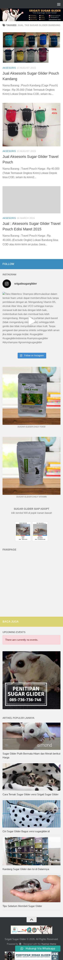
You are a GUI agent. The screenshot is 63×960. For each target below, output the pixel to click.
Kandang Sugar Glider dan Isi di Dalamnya (26, 869)
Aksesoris (9, 67)
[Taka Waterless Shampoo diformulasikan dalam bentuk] (31, 321)
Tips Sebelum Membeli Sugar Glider (22, 906)
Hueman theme (48, 944)
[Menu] (59, 4)
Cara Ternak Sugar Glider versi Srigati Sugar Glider (30, 794)
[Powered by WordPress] (20, 944)
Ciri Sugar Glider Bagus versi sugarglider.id (26, 831)
